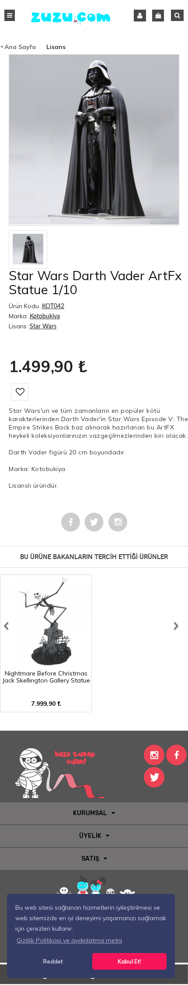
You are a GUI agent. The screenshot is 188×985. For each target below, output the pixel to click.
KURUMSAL (90, 813)
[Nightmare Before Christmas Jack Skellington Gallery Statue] (45, 663)
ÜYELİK (90, 836)
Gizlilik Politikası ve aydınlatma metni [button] (69, 940)
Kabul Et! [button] (129, 961)
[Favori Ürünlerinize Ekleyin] (19, 392)
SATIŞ (90, 858)
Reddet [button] (53, 961)
